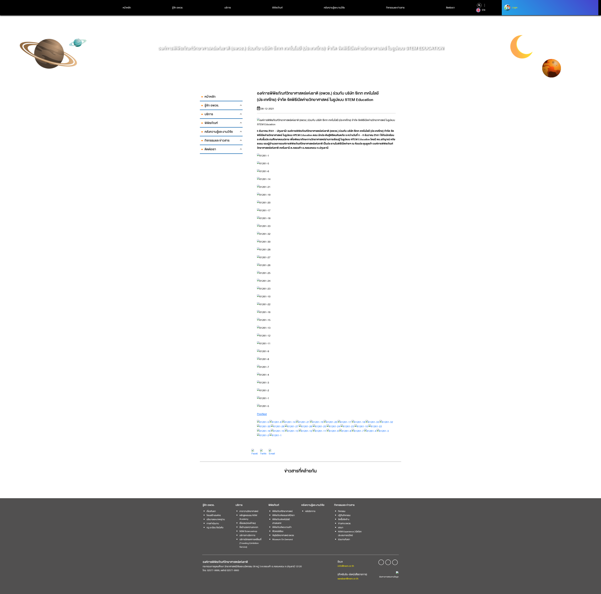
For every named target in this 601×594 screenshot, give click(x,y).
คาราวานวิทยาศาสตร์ (248, 511)
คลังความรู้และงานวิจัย (334, 8)
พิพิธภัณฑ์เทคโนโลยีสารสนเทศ (281, 521)
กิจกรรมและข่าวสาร (395, 8)
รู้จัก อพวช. (177, 8)
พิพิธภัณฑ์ (277, 8)
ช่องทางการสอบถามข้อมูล (388, 576)
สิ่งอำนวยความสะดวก (248, 527)
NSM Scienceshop (248, 531)
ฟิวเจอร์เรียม (277, 531)
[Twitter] (263, 452)
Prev (259, 414)
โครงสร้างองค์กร (214, 515)
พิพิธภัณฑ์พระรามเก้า (282, 527)
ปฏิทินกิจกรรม (344, 515)
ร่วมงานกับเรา (344, 539)
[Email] (272, 452)
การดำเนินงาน (213, 523)
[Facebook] (255, 452)
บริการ (227, 8)
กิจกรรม (341, 511)
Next (264, 414)
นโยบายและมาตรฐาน (216, 519)
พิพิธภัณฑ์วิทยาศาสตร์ (282, 511)
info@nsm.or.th (346, 566)
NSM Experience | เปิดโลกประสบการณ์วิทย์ (350, 533)
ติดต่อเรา (450, 8)
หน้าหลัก (127, 8)
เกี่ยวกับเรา (211, 511)
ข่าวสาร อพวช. (344, 523)
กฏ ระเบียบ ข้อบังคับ (215, 527)
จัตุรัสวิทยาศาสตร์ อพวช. (283, 535)
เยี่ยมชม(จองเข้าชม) (247, 523)
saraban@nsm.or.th (348, 578)
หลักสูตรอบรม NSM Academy (248, 517)
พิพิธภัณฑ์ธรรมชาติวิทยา (283, 515)
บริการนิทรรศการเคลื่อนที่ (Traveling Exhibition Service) (250, 543)
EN (483, 10)
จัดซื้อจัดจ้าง (343, 519)
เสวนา (340, 527)
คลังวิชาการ (310, 511)
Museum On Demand (282, 539)
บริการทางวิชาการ (247, 535)
